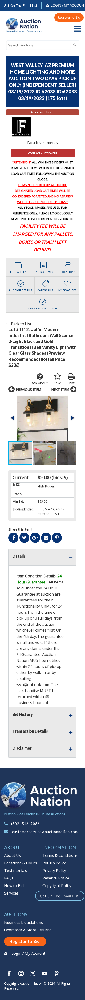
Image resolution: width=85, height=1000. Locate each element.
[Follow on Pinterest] (56, 973)
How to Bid (14, 885)
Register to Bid (69, 17)
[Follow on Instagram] (21, 973)
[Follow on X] (32, 973)
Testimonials (15, 870)
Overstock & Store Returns (27, 930)
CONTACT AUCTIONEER (42, 153)
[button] (42, 418)
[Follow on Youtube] (44, 973)
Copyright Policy (56, 885)
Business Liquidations (23, 922)
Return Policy (54, 863)
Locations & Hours (20, 863)
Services (11, 893)
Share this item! (20, 529)
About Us (12, 855)
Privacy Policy (54, 870)
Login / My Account (28, 953)
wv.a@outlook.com (32, 684)
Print (71, 383)
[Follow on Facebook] (9, 973)
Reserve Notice (55, 878)
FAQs (8, 878)
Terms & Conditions (60, 855)
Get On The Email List (20, 5)
